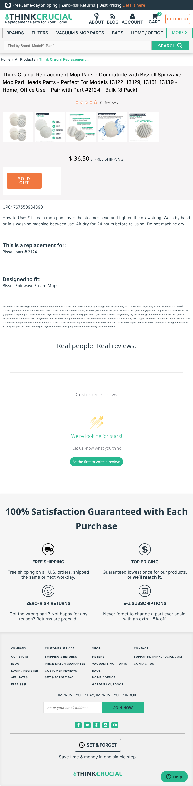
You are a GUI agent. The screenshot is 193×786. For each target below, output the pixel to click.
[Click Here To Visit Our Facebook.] (78, 725)
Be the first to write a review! (96, 461)
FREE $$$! (18, 684)
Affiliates (19, 677)
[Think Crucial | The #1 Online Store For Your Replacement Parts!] (38, 17)
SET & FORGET (102, 745)
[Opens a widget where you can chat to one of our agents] (174, 777)
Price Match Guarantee (65, 663)
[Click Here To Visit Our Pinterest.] (96, 725)
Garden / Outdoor (107, 684)
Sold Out (24, 180)
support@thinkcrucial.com (158, 656)
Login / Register (24, 670)
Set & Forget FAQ (59, 677)
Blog (15, 663)
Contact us (144, 663)
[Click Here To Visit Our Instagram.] (105, 725)
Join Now (123, 708)
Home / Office (103, 677)
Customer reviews (61, 670)
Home (5, 59)
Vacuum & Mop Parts (109, 663)
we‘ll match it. (147, 577)
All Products (25, 59)
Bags (96, 670)
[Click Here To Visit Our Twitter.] (87, 725)
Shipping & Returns (61, 656)
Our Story (20, 656)
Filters (98, 656)
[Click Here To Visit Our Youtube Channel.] (114, 725)
